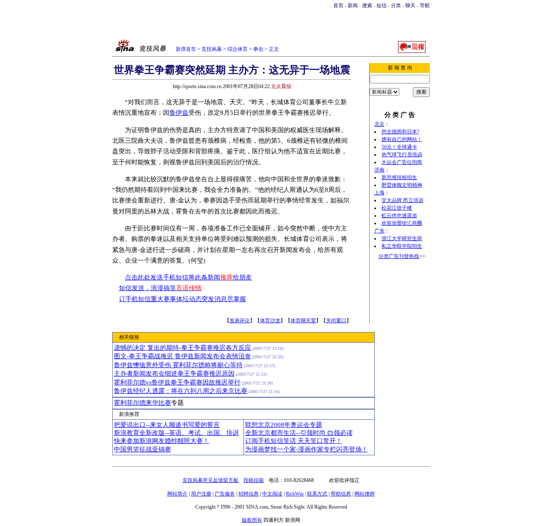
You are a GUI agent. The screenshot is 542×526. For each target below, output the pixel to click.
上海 (379, 193)
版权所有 (252, 520)
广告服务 (225, 494)
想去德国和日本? (400, 132)
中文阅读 (272, 494)
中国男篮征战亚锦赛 (142, 449)
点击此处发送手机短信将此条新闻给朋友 (188, 277)
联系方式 (317, 494)
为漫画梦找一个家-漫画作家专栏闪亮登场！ (306, 449)
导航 (425, 5)
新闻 (353, 5)
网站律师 (364, 494)
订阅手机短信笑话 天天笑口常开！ (293, 440)
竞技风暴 (212, 49)
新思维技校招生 (399, 177)
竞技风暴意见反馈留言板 (210, 480)
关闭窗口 (336, 321)
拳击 (258, 49)
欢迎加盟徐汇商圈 (402, 223)
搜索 (367, 5)
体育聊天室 (303, 321)
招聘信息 (248, 494)
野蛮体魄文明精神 (402, 185)
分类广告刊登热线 (399, 256)
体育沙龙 (270, 321)
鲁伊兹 (178, 112)
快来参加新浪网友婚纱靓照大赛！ (161, 440)
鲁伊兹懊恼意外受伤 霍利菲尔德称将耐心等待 (178, 365)
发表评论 (240, 321)
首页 (338, 5)
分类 (396, 5)
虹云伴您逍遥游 (399, 216)
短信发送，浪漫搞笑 (160, 288)
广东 (379, 231)
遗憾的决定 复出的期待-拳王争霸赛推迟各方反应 (182, 347)
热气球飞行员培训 (402, 155)
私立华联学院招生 (402, 246)
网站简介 (177, 494)
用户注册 (201, 494)
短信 (381, 5)
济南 (379, 170)
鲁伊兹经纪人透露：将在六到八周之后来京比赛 (180, 391)
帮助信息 (341, 494)
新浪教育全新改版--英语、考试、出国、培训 (176, 432)
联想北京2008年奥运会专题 (283, 424)
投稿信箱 (253, 480)
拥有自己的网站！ (402, 139)
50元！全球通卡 (399, 147)
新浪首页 (186, 49)
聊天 (410, 5)
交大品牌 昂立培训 (402, 200)
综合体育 (237, 49)
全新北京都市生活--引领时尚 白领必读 (299, 432)
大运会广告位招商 (402, 162)
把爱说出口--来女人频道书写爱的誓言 (167, 424)
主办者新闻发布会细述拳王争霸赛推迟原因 (174, 373)
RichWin (295, 494)
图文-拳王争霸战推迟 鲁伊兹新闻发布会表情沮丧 (182, 356)
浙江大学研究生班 (402, 238)
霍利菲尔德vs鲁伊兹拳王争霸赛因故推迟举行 (177, 382)
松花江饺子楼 (397, 208)
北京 (379, 124)
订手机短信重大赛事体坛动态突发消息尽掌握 (182, 299)
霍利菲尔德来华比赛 (142, 402)
